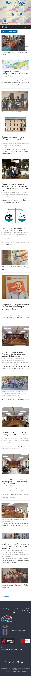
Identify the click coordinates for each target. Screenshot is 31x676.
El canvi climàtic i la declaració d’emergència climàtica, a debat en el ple (15, 434)
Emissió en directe (14, 610)
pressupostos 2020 (14, 236)
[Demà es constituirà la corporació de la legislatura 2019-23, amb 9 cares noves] (15, 534)
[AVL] (25, 639)
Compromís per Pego (9, 80)
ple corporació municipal (17, 519)
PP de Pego (4, 364)
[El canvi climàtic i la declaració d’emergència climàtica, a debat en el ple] (15, 408)
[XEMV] (8, 639)
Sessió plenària (16, 364)
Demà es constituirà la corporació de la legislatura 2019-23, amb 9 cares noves (15, 546)
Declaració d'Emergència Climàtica (21, 440)
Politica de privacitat (28, 610)
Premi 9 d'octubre (16, 395)
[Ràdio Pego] (3, 27)
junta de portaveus (17, 234)
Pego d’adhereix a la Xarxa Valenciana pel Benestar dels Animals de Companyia (13, 354)
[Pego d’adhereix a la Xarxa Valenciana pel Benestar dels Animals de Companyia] (15, 327)
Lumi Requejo (19, 78)
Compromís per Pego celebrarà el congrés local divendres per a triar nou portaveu (15, 306)
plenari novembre (24, 362)
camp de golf (6, 194)
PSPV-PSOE (9, 238)
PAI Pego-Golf (17, 80)
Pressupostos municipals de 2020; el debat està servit (13, 229)
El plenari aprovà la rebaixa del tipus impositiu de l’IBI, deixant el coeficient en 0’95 (15, 481)
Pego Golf (23, 80)
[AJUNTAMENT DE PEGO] (5, 626)
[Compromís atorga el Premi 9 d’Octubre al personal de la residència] (15, 118)
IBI (12, 490)
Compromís (12, 194)
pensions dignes (5, 391)
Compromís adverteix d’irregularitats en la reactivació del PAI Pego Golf (15, 73)
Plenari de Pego (15, 362)
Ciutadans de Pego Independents (15, 360)
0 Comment (26, 143)
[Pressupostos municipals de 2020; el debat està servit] (15, 209)
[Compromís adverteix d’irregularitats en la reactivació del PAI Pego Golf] (15, 61)
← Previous (5, 596)
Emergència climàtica (6, 442)
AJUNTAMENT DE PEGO (18, 630)
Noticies (3, 609)
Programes (9, 609)
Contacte (19, 609)
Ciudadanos (5, 488)
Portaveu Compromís (17, 315)
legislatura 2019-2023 (17, 554)
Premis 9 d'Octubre (17, 145)
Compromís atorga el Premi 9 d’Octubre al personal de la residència (14, 139)
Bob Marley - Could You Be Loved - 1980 (11, 649)
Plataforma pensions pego (11, 393)
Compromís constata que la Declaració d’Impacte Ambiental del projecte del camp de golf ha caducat (15, 187)
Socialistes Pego (10, 521)
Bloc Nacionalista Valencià (14, 313)
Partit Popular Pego (18, 490)
